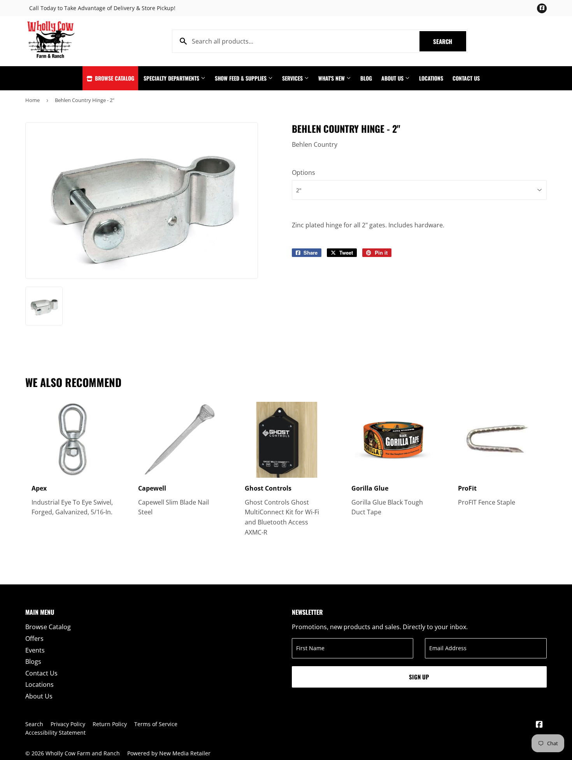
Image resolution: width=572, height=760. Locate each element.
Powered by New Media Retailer (169, 753)
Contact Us (466, 78)
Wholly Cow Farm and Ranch (83, 753)
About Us (393, 78)
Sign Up (419, 676)
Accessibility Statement (55, 732)
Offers (34, 638)
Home (32, 100)
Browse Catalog (113, 78)
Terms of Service (155, 724)
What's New (332, 78)
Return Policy (110, 724)
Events (35, 650)
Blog (366, 78)
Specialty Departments (172, 78)
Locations (431, 78)
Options (303, 172)
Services (293, 78)
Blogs (33, 661)
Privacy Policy (68, 724)
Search (449, 41)
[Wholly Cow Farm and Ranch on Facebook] (539, 725)
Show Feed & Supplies (241, 78)
